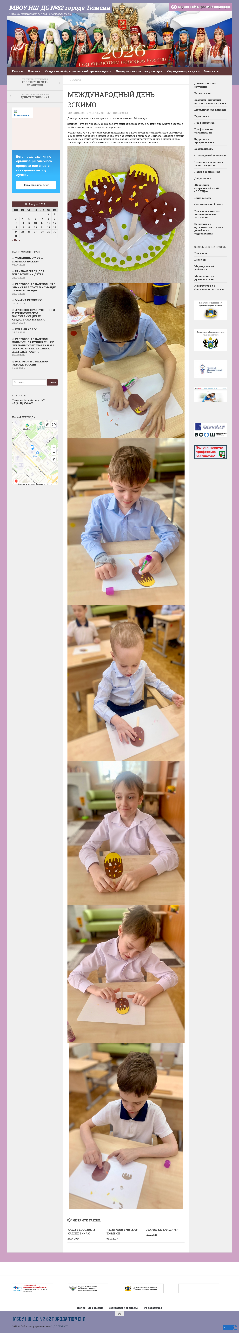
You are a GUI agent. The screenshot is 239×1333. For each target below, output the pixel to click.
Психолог (200, 253)
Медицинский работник (204, 268)
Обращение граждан (182, 71)
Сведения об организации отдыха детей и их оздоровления (208, 228)
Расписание (202, 93)
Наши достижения (207, 171)
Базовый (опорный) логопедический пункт (210, 101)
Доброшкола (202, 178)
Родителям (202, 116)
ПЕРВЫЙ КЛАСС (26, 329)
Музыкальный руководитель (204, 277)
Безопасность (203, 148)
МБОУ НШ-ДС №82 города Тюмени (59, 7)
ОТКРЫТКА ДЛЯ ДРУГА (162, 1229)
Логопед (200, 259)
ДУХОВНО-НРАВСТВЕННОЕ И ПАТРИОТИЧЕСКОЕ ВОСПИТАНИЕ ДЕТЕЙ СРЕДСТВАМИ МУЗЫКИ (33, 314)
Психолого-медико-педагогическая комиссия (207, 214)
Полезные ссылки (90, 1307)
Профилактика (204, 122)
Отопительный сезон (208, 204)
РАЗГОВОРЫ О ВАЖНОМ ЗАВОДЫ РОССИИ (30, 363)
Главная (18, 71)
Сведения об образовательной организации (77, 71)
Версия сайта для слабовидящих (203, 7)
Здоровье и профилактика (204, 140)
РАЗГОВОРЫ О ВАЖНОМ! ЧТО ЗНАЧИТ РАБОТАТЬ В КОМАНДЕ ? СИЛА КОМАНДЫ (34, 287)
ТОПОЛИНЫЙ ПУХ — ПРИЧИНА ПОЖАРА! (27, 260)
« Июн (16, 240)
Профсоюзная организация (203, 131)
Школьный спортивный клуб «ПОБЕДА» (206, 188)
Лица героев (202, 198)
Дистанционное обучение (205, 85)
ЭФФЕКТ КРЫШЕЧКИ (29, 300)
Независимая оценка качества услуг (208, 163)
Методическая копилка (210, 109)
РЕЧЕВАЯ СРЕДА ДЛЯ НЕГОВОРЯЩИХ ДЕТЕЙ (28, 273)
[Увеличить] (180, 150)
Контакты (211, 71)
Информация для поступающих (139, 71)
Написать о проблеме (36, 185)
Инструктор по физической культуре (209, 287)
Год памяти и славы (123, 1307)
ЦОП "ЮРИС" (59, 1326)
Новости (34, 71)
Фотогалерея (153, 1307)
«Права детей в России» (210, 155)
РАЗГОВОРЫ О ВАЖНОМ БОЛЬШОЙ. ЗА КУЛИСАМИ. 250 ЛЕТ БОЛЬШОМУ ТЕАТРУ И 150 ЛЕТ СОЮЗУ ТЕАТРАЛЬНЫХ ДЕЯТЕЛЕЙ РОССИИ (33, 345)
